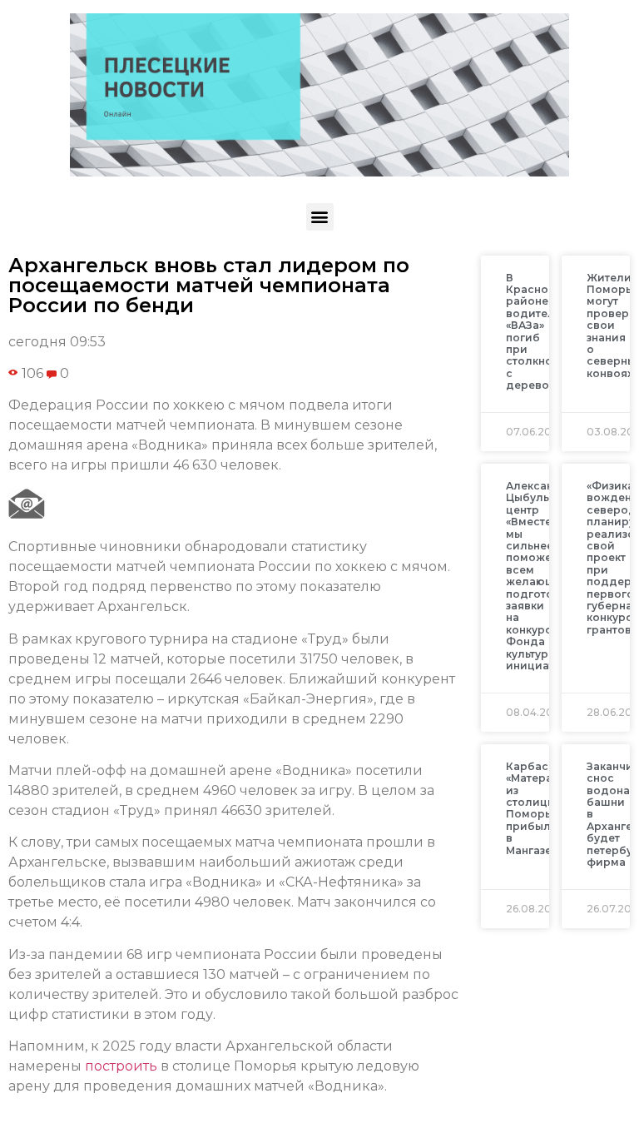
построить (121, 1066)
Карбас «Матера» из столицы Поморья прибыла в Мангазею (533, 808)
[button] (320, 217)
